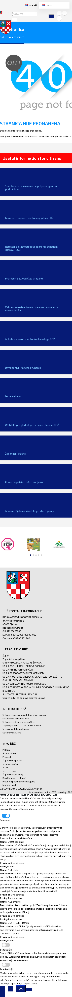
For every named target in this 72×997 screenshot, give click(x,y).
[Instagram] (64, 13)
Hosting (62, 792)
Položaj (6, 749)
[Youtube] (59, 18)
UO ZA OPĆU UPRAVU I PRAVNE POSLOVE (24, 666)
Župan (6, 655)
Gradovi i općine (11, 763)
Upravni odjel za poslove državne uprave (24, 697)
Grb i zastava (9, 771)
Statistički (6, 949)
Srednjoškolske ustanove (16, 729)
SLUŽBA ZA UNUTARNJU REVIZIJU (20, 694)
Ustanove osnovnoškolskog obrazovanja (24, 714)
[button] (30, 555)
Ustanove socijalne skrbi (16, 718)
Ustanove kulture (12, 732)
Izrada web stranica (39, 792)
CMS (54, 792)
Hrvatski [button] (32, 5)
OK (21, 988)
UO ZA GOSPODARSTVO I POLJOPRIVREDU (24, 673)
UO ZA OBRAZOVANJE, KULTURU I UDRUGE (24, 683)
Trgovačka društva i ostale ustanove (22, 725)
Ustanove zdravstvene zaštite (19, 722)
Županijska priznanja (13, 774)
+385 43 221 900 (21, 638)
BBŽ (2, 37)
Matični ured (9, 785)
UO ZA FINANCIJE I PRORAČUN (18, 669)
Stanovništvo (10, 753)
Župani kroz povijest (13, 760)
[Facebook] (59, 13)
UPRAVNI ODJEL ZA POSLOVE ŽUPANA (22, 662)
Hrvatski (48, 5)
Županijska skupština (14, 659)
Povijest (7, 756)
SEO (70, 792)
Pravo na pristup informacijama (19, 781)
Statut (6, 767)
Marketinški (7, 969)
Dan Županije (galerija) (14, 778)
